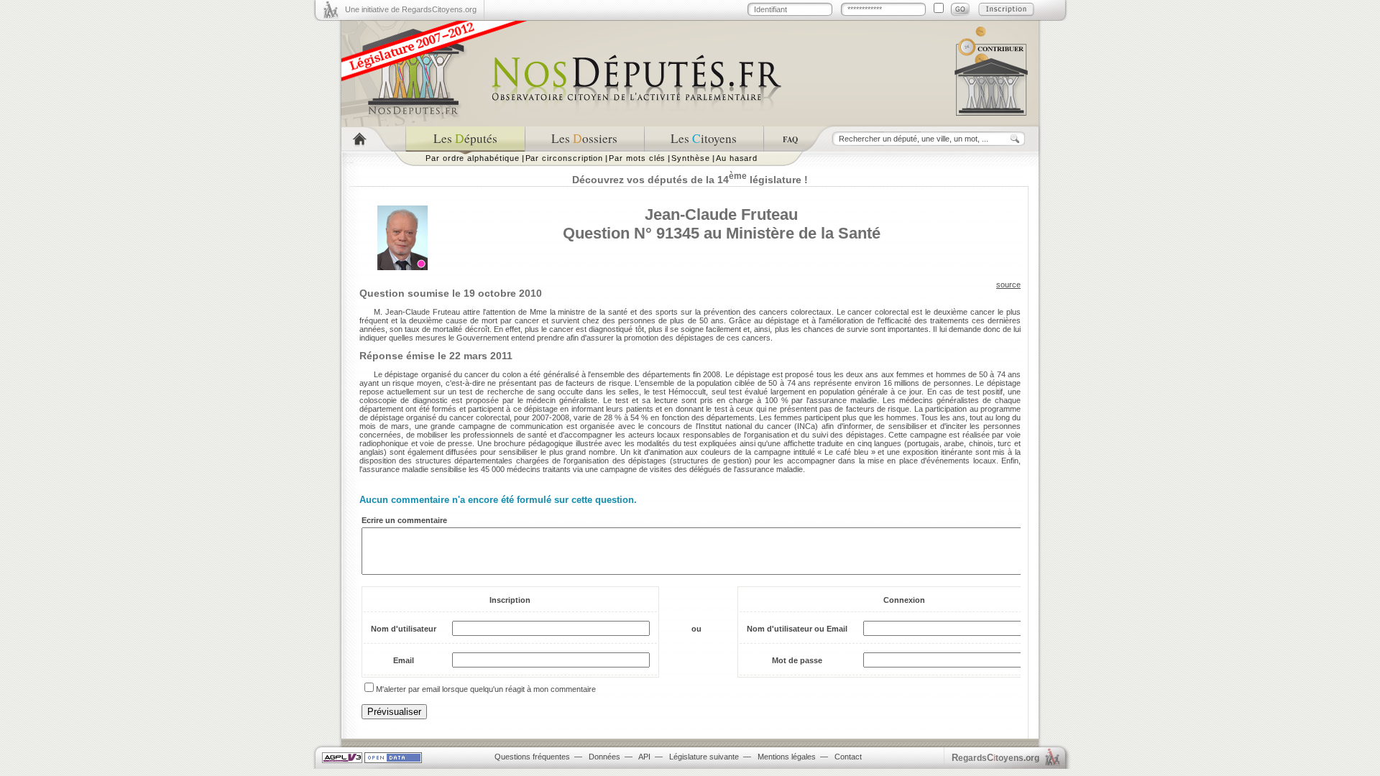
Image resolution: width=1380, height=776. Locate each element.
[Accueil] (373, 139)
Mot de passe (797, 660)
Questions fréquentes (532, 756)
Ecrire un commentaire (404, 520)
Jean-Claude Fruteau (721, 214)
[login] (960, 9)
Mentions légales (787, 756)
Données (604, 756)
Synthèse (690, 158)
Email (403, 660)
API (644, 756)
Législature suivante (704, 756)
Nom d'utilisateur (403, 628)
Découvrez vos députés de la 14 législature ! (690, 179)
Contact (848, 756)
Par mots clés (637, 158)
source (1008, 284)
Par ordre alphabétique (473, 158)
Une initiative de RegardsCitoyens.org (411, 9)
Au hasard (737, 158)
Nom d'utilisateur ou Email (797, 628)
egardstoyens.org (995, 757)
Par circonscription (564, 158)
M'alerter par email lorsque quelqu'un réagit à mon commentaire (486, 689)
